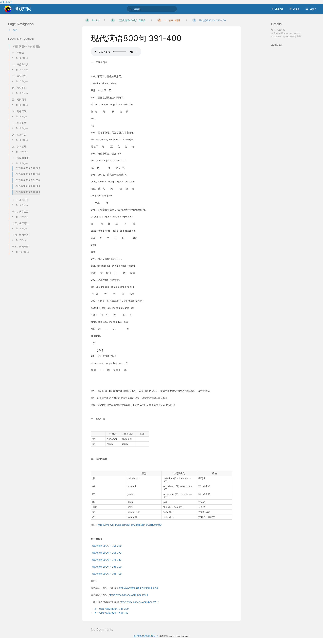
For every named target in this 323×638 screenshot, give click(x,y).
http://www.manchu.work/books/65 (138, 587)
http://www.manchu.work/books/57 (139, 601)
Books (296, 8)
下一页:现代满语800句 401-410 (111, 612)
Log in (312, 8)
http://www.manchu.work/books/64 (128, 594)
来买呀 (8, 1)
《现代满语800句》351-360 (106, 545)
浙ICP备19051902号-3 (145, 636)
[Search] (130, 8)
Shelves (279, 8)
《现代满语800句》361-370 (106, 552)
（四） (15, 30)
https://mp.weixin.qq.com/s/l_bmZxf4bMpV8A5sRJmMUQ (130, 524)
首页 (2, 1)
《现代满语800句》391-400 (106, 573)
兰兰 (298, 33)
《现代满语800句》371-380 (106, 559)
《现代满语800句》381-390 (106, 566)
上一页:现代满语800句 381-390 (111, 608)
